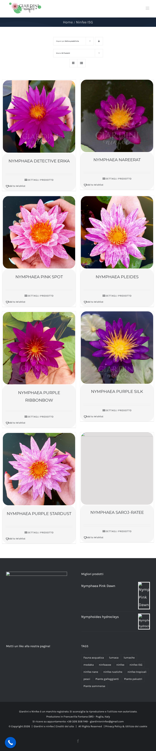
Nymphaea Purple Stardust (39, 513)
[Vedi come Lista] (81, 63)
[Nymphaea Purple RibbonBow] (39, 348)
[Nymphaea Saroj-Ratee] (117, 468)
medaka (88, 664)
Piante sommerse (94, 686)
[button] (21, 186)
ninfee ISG (136, 664)
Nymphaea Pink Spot (39, 276)
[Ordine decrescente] (99, 41)
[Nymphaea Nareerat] (117, 116)
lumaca (113, 657)
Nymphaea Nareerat (117, 159)
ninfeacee (105, 664)
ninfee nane (90, 671)
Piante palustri (133, 678)
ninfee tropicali (137, 671)
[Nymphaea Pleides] (117, 232)
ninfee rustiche (112, 671)
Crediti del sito (65, 726)
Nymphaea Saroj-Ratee (117, 512)
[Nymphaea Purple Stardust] (39, 469)
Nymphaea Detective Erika (39, 161)
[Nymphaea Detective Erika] (39, 116)
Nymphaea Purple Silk (117, 391)
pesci (86, 678)
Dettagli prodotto (40, 179)
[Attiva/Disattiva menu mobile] (148, 8)
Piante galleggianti (107, 678)
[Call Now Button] (10, 742)
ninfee (120, 664)
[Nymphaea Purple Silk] (117, 347)
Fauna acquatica (93, 657)
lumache (129, 657)
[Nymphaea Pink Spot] (39, 232)
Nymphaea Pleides (117, 276)
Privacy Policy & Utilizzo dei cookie (126, 726)
